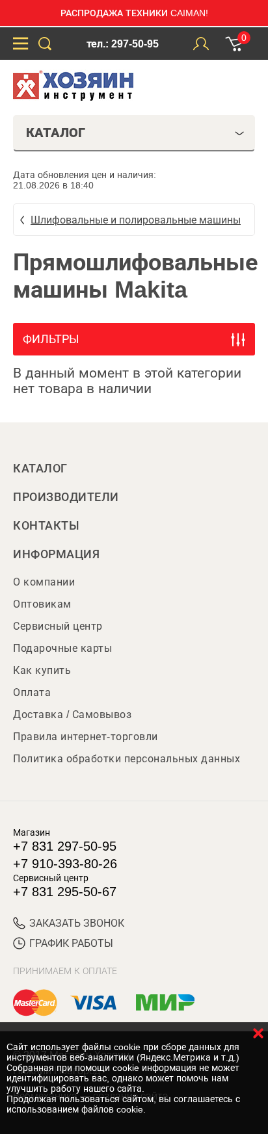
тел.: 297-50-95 (123, 43)
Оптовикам (42, 604)
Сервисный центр (58, 626)
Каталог (40, 468)
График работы (71, 943)
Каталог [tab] (55, 132)
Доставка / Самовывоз (72, 714)
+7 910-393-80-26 (65, 864)
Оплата (32, 692)
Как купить (42, 670)
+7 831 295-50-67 (64, 891)
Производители (66, 497)
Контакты (46, 525)
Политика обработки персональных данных (126, 758)
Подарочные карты (62, 648)
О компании (44, 581)
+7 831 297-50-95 (64, 846)
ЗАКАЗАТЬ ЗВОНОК (76, 923)
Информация (56, 554)
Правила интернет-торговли (85, 736)
